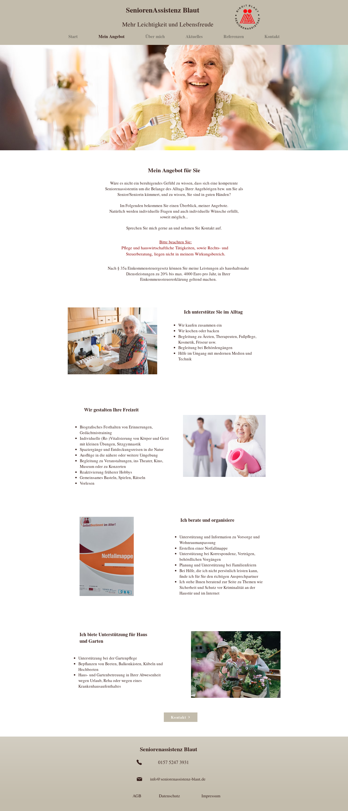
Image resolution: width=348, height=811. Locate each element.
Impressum (210, 795)
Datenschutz (169, 795)
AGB (137, 795)
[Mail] (139, 779)
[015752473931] (139, 762)
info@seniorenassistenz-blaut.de (177, 779)
